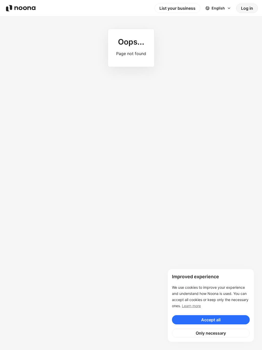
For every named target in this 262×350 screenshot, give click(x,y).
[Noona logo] (20, 8)
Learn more (191, 306)
